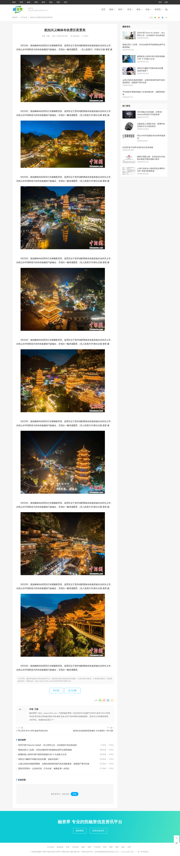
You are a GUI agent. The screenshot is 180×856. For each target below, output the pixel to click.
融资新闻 (80, 830)
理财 (58, 2)
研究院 (158, 9)
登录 (160, 2)
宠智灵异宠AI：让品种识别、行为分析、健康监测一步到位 (43, 768)
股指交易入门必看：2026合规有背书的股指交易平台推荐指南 (45, 750)
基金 (51, 2)
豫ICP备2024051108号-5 (52, 852)
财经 (43, 2)
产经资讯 (97, 847)
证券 (129, 847)
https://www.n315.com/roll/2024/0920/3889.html (53, 681)
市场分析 (75, 847)
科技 (148, 9)
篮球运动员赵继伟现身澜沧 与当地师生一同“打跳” (93, 731)
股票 (111, 847)
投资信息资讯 (98, 830)
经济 (65, 2)
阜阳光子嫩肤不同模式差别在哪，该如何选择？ (39, 759)
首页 (103, 9)
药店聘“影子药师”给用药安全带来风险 (137, 147)
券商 (36, 2)
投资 (21, 2)
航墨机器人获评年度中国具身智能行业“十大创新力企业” (42, 754)
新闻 (14, 2)
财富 (138, 9)
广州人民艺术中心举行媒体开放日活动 (32, 731)
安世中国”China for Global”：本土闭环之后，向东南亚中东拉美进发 (47, 745)
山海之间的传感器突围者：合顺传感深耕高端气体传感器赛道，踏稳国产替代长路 (53, 764)
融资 (28, 2)
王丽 (48, 36)
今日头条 (23, 17)
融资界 (14, 17)
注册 (166, 2)
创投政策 (60, 847)
